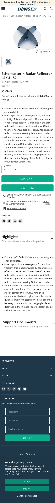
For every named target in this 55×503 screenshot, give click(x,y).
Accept (26, 481)
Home (4, 16)
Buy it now (27, 187)
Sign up (27, 437)
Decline (27, 488)
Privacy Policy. (15, 474)
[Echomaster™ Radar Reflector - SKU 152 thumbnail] (8, 62)
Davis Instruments (16, 82)
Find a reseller (46, 202)
